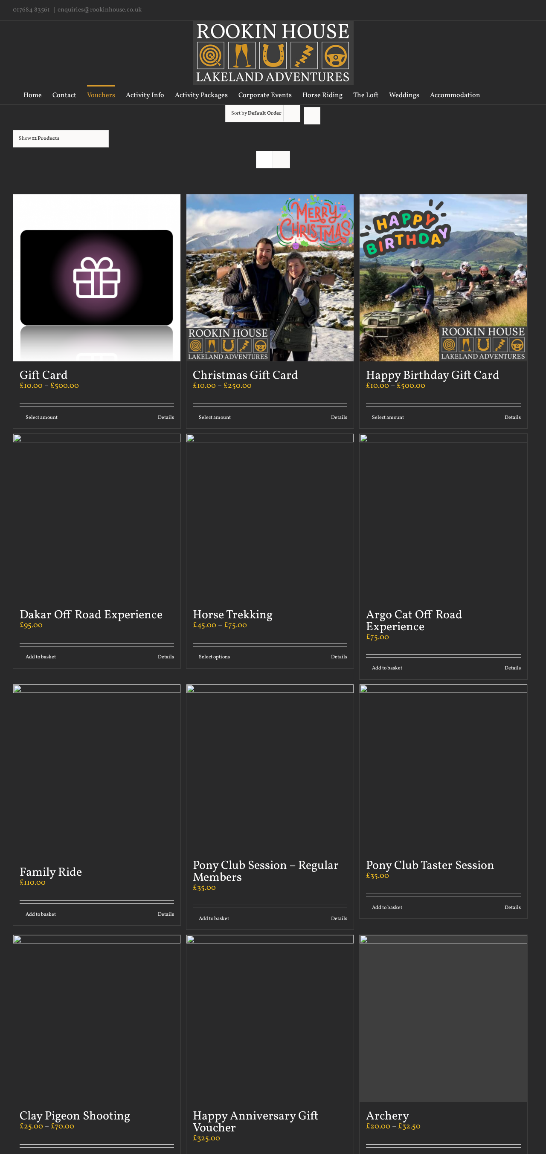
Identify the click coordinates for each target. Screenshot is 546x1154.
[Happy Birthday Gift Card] (443, 277)
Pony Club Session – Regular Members (266, 871)
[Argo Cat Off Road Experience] (443, 517)
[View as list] (281, 159)
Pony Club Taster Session (430, 865)
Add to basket (41, 657)
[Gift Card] (96, 277)
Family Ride (51, 872)
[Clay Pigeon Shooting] (96, 1018)
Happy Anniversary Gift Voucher (255, 1122)
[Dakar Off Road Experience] (96, 517)
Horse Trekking (233, 615)
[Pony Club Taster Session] (443, 767)
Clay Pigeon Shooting (75, 1116)
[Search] (509, 94)
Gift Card (44, 375)
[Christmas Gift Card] (270, 277)
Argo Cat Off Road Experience (414, 621)
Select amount (42, 417)
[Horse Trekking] (270, 517)
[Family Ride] (96, 771)
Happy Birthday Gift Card (433, 375)
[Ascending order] (312, 115)
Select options (214, 657)
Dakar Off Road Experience (91, 615)
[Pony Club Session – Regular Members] (270, 767)
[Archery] (443, 1018)
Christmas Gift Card (245, 375)
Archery (387, 1116)
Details (166, 417)
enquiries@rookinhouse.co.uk (100, 10)
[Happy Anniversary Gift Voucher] (270, 1018)
